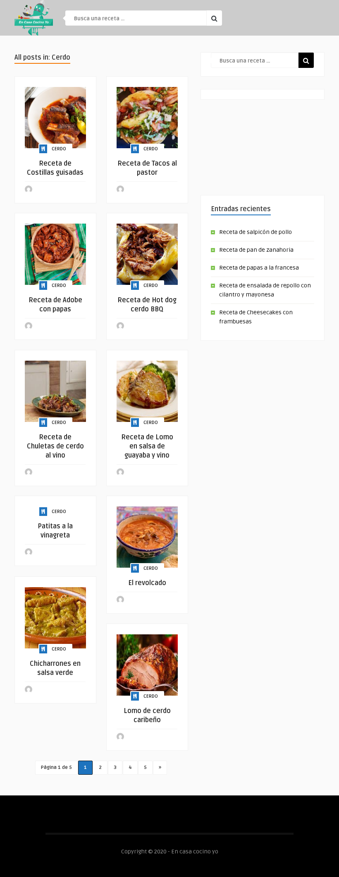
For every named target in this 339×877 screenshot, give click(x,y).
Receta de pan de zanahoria (256, 249)
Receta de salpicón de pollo (255, 232)
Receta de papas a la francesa (259, 267)
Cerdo (59, 149)
